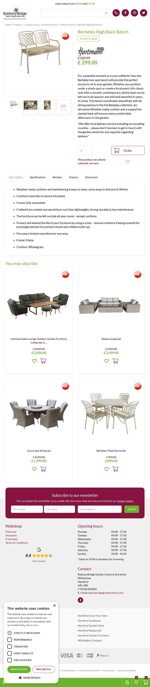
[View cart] (145, 682)
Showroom (91, 177)
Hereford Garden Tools (91, 625)
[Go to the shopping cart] (145, 682)
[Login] (127, 682)
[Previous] (9, 63)
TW (143, 12)
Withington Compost (90, 640)
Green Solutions (69, 670)
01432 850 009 (116, 12)
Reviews (57, 177)
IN (134, 12)
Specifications (38, 177)
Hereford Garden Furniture (93, 635)
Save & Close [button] (19, 669)
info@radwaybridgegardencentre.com (101, 592)
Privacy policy (108, 670)
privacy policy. (125, 500)
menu (11, 682)
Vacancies (11, 535)
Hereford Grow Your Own (92, 615)
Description (16, 177)
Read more (33, 625)
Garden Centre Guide (89, 670)
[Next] (68, 63)
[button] (31, 677)
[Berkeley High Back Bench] (39, 63)
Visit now (10, 531)
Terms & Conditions (16, 542)
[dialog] (31, 642)
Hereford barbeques (89, 620)
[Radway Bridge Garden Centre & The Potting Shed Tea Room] (15, 13)
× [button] (54, 605)
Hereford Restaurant (89, 630)
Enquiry (73, 177)
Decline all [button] (43, 669)
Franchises (11, 539)
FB (125, 12)
